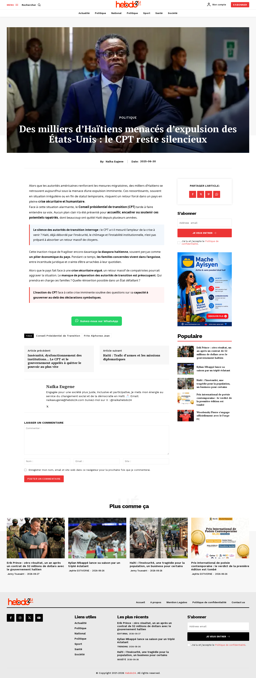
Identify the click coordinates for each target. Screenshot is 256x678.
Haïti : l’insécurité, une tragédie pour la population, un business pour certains (213, 383)
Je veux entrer (202, 233)
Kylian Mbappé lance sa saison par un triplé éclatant (213, 368)
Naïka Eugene (114, 161)
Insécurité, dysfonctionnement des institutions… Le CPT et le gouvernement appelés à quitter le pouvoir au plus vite (55, 360)
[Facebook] (192, 194)
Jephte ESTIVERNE (79, 570)
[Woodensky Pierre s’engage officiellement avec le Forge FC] (185, 415)
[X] (47, 406)
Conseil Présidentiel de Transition (58, 335)
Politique (128, 117)
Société (121, 659)
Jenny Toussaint (15, 574)
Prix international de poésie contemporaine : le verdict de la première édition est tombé (214, 399)
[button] (32, 5)
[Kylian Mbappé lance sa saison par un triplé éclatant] (185, 368)
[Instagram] (20, 618)
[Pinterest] (208, 194)
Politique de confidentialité (230, 645)
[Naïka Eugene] (32, 396)
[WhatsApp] (216, 194)
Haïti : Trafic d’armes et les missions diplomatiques (131, 357)
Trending (122, 646)
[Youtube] (39, 618)
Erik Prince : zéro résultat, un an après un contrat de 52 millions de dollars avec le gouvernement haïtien (214, 352)
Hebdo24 (130, 673)
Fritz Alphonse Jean (97, 335)
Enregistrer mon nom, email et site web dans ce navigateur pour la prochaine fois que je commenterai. (89, 469)
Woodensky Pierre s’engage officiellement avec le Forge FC (213, 416)
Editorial (122, 633)
